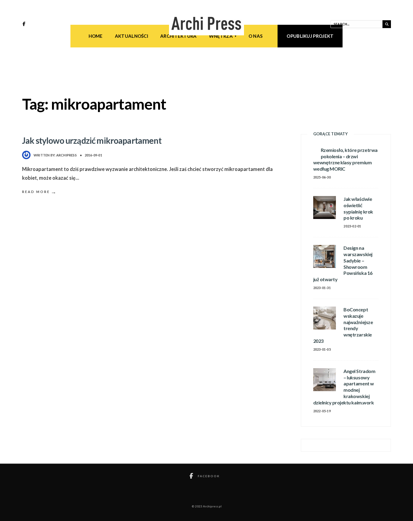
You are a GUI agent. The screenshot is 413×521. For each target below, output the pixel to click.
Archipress (66, 155)
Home (96, 36)
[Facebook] (24, 24)
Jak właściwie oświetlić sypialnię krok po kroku (358, 208)
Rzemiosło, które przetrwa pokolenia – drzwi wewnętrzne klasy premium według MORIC (345, 159)
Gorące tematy (330, 133)
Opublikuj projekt (310, 36)
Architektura (178, 36)
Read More (39, 191)
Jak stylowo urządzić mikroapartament (91, 140)
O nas (256, 36)
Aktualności (131, 36)
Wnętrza (221, 36)
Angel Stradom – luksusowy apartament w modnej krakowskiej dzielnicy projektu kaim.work (344, 386)
